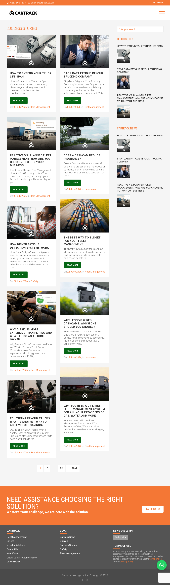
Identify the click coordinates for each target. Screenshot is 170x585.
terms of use (156, 559)
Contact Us (12, 549)
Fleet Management (40, 107)
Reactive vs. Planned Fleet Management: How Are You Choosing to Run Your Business (31, 160)
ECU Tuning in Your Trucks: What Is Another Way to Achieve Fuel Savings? (30, 422)
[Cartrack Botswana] (23, 12)
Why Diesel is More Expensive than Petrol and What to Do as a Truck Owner (31, 334)
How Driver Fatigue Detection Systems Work (29, 246)
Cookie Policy (13, 561)
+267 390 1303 (18, 2)
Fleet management (70, 553)
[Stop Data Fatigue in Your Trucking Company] (124, 83)
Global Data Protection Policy (22, 557)
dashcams (90, 189)
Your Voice (12, 553)
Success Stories (68, 545)
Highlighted (125, 39)
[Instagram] (87, 580)
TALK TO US (153, 509)
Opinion (64, 541)
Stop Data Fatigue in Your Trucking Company (83, 75)
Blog (63, 531)
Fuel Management (40, 370)
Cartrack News (127, 128)
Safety (34, 281)
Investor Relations (16, 545)
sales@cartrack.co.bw (42, 2)
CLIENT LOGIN (156, 2)
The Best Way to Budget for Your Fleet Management (82, 241)
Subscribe (120, 537)
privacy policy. (127, 561)
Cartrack (13, 531)
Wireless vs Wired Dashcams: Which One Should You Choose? (80, 323)
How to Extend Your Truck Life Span (140, 46)
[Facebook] (83, 580)
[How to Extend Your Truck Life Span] (124, 56)
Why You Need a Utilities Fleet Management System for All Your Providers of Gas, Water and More (84, 410)
